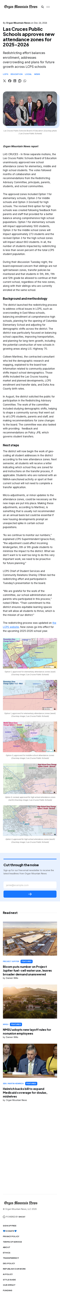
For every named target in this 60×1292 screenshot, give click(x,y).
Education (17, 74)
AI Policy (8, 1274)
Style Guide (9, 1279)
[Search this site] (42, 7)
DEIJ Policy (9, 1263)
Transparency (11, 1258)
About (6, 1247)
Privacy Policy (11, 1236)
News (37, 74)
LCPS (5, 74)
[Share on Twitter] (4, 81)
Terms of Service (12, 1242)
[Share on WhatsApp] (24, 81)
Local (28, 74)
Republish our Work (14, 1269)
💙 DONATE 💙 (10, 1231)
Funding (7, 1290)
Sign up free (9, 1225)
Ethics (6, 1252)
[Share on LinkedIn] (14, 81)
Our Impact (9, 1285)
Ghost (21, 1217)
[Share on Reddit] (19, 81)
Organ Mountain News (18, 22)
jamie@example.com (17, 885)
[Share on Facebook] (9, 81)
